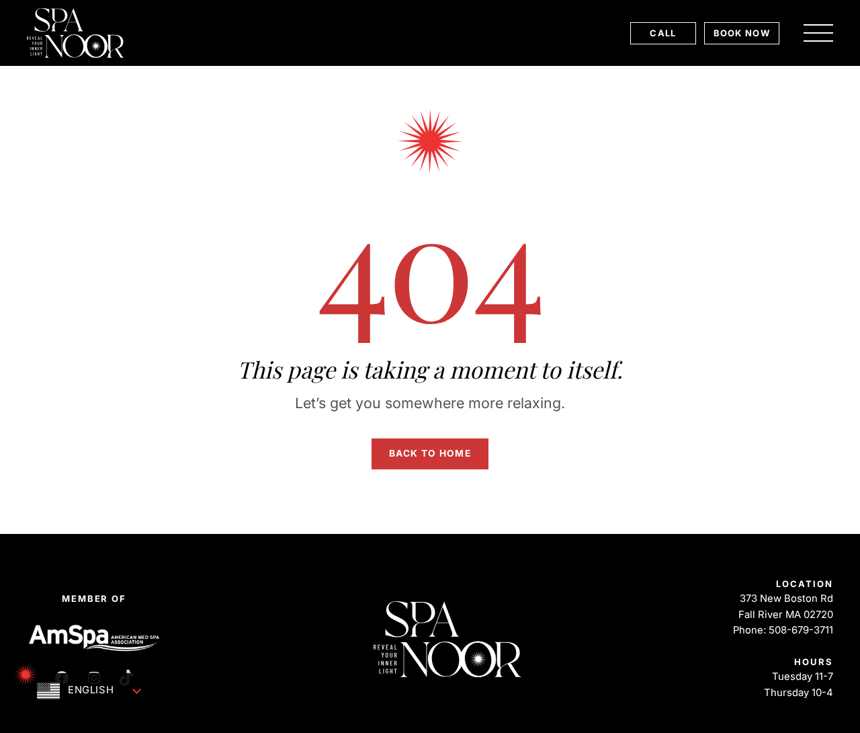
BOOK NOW (742, 33)
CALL (663, 33)
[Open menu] (818, 33)
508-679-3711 (801, 630)
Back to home (430, 453)
